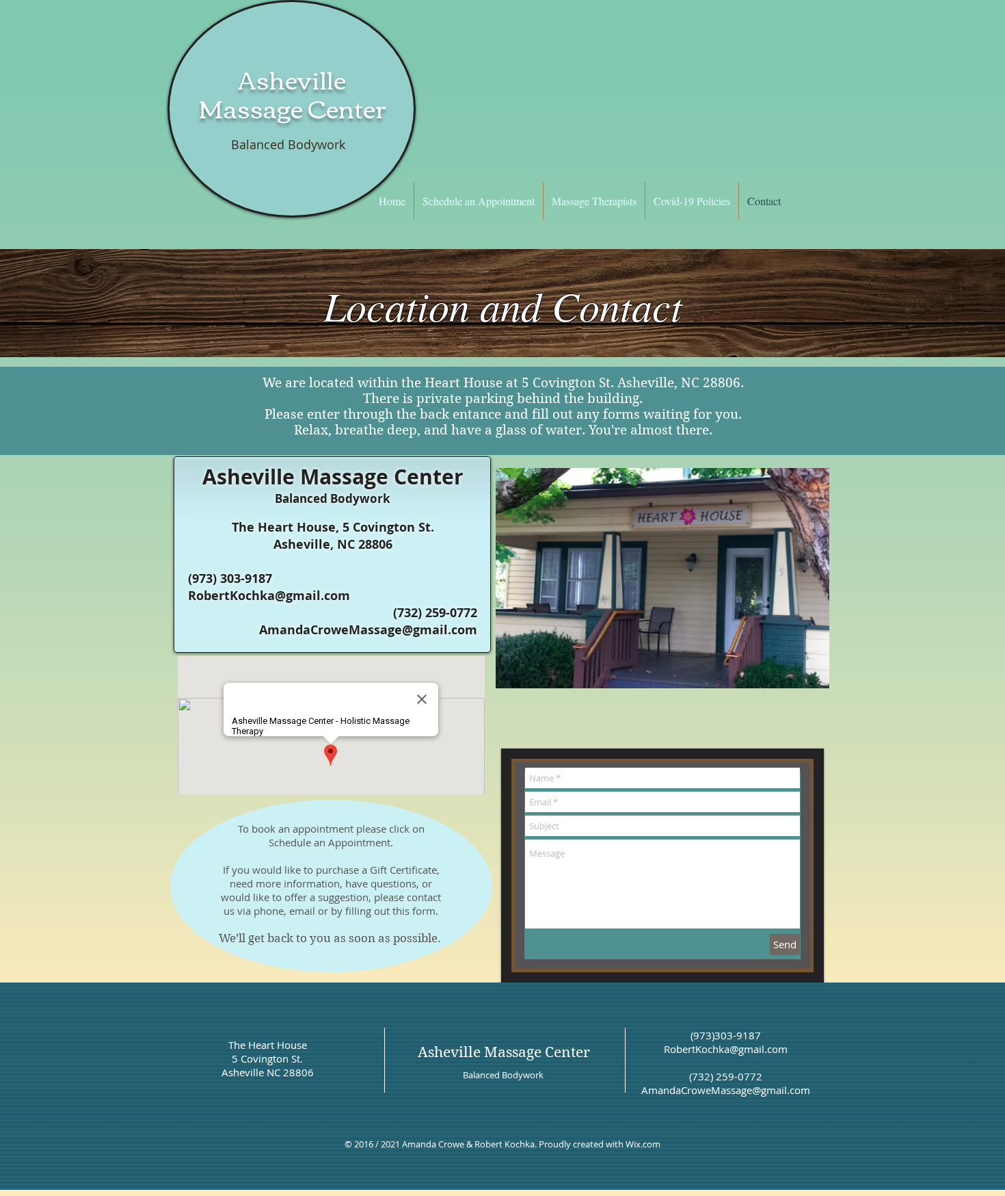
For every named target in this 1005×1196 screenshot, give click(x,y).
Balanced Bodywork (288, 144)
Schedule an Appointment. (331, 842)
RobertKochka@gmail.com (269, 595)
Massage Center (292, 107)
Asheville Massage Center (504, 1052)
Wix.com (643, 1144)
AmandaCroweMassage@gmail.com (368, 629)
